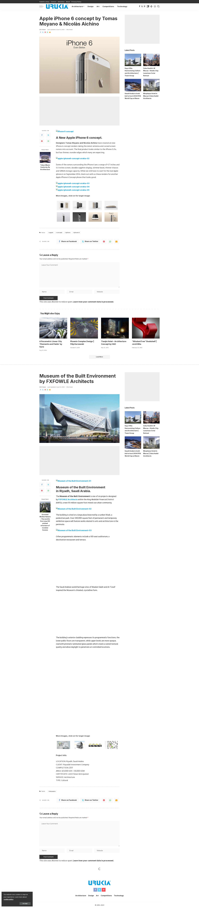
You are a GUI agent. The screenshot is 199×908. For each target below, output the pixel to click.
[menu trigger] (42, 6)
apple (51, 232)
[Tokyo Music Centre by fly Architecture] (45, 157)
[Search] (158, 6)
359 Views (42, 387)
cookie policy (8, 899)
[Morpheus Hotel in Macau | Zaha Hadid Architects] (151, 85)
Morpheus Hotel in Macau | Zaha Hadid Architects (150, 96)
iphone (68, 232)
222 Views (42, 29)
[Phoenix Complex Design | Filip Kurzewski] (84, 328)
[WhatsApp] (47, 32)
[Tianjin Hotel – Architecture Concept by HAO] (115, 328)
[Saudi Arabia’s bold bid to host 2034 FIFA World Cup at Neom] (133, 85)
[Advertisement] (79, 111)
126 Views (42, 749)
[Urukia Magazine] (57, 6)
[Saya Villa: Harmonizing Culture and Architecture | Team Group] (133, 60)
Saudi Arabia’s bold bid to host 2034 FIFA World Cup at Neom (133, 96)
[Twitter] (142, 6)
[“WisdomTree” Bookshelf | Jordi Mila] (146, 328)
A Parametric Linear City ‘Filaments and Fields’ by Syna (50, 344)
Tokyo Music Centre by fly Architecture (45, 167)
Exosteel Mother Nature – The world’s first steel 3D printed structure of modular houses (45, 522)
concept (59, 232)
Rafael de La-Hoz (64, 884)
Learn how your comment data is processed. (93, 302)
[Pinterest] (144, 6)
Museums (52, 650)
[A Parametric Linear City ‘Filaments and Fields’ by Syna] (53, 328)
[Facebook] (139, 6)
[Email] (50, 32)
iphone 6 (77, 232)
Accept (25, 903)
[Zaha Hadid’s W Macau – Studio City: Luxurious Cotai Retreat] (151, 60)
